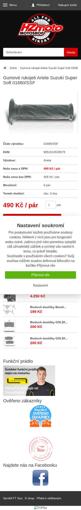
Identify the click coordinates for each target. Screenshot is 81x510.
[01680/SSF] (40, 113)
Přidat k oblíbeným (49, 498)
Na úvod (4, 68)
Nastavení (40, 285)
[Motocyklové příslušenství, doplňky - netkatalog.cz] (40, 458)
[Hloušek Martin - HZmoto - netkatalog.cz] (40, 444)
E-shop (29, 498)
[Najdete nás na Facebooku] (40, 477)
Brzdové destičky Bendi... (48, 307)
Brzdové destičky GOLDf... (49, 322)
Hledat (71, 52)
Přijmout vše (40, 275)
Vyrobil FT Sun (12, 498)
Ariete (13, 68)
